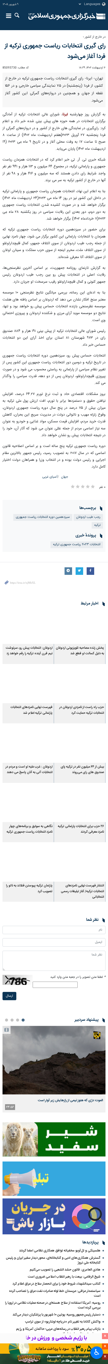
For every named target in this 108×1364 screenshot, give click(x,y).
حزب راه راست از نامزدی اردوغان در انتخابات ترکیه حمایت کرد (81, 710)
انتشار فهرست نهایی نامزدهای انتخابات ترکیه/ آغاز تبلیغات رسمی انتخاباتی (82, 891)
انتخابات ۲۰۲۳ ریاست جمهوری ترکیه (76, 544)
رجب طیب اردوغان (88, 517)
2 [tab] (17, 1020)
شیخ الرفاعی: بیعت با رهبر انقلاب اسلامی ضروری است (64, 1277)
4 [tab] (6, 1020)
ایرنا (61, 16)
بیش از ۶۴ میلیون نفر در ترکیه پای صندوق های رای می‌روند (82, 769)
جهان (64, 477)
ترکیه (97, 525)
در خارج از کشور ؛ (94, 37)
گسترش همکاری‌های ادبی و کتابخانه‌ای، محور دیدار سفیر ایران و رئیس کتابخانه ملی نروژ (53, 1260)
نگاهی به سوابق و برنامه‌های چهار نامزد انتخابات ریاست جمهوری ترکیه (29, 829)
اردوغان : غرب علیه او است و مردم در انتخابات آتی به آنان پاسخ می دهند (29, 769)
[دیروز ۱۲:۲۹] (54, 1060)
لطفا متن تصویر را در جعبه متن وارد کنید (77, 977)
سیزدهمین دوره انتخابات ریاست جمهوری (43, 517)
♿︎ (96, 1352)
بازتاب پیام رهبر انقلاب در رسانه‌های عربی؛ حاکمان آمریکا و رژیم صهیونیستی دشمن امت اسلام (58, 1331)
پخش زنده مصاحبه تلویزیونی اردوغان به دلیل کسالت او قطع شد (80, 650)
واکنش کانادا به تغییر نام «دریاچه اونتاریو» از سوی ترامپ (62, 1322)
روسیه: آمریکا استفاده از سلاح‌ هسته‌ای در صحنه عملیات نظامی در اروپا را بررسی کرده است (52, 1305)
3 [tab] (12, 1020)
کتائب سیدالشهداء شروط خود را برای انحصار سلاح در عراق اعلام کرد (56, 1284)
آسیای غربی (50, 477)
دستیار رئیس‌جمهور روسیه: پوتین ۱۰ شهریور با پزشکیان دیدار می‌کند (56, 1315)
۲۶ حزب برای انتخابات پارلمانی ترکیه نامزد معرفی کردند (81, 829)
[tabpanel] (54, 1069)
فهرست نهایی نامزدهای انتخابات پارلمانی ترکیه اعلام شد (31, 710)
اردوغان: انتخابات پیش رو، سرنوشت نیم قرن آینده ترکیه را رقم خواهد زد (29, 650)
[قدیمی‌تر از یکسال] (79, 627)
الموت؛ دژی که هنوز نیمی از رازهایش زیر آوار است (70, 1100)
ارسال (9, 996)
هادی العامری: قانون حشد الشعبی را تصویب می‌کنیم (65, 1270)
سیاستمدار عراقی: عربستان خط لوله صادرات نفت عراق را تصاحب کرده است (54, 1293)
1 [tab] (23, 1020)
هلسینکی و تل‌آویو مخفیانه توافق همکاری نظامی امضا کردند (59, 1250)
